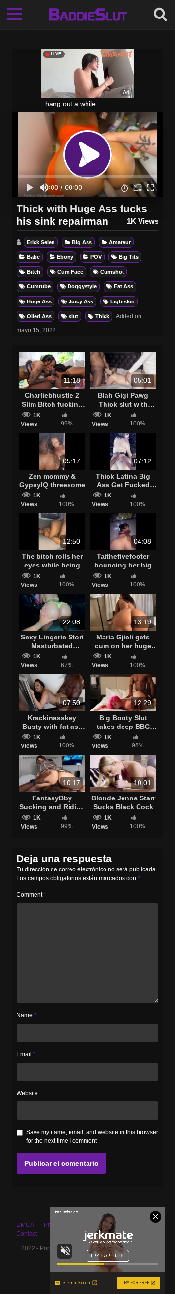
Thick (102, 316)
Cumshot (112, 272)
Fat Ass (123, 286)
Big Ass (82, 242)
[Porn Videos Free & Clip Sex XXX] (87, 14)
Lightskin (122, 301)
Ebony (65, 257)
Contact (27, 1233)
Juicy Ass (81, 301)
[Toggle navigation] (14, 14)
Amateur (120, 242)
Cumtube (39, 286)
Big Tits (129, 257)
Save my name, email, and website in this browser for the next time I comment (92, 1136)
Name (26, 1015)
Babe (33, 257)
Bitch (33, 272)
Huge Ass (39, 301)
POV (96, 257)
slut (73, 316)
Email (26, 1054)
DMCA (25, 1225)
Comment (31, 894)
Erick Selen (41, 242)
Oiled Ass (39, 316)
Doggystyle (82, 286)
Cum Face (70, 272)
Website (27, 1093)
